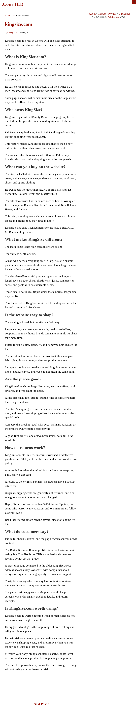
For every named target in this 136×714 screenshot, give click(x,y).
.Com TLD (13, 4)
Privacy (112, 13)
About (92, 13)
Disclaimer (124, 13)
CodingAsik (12, 32)
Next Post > (41, 704)
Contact (102, 13)
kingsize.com (18, 24)
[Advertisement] (41, 681)
